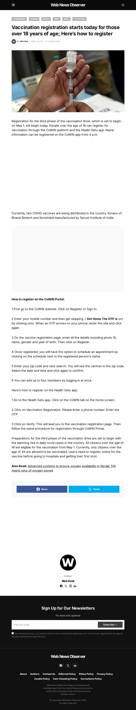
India (56, 19)
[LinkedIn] (75, 665)
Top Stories (79, 19)
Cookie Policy (42, 678)
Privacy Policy (105, 673)
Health (46, 19)
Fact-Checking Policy (65, 678)
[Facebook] (61, 665)
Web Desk (68, 581)
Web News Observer (68, 4)
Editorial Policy (67, 673)
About (23, 673)
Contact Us (49, 673)
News (66, 19)
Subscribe (108, 624)
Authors (34, 673)
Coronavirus (19, 19)
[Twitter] (68, 665)
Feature (34, 19)
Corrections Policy (91, 678)
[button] (13, 5)
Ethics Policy (86, 673)
